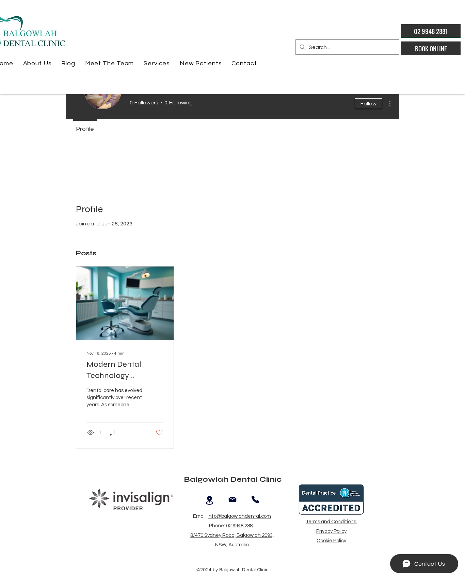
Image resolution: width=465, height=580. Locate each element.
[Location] (209, 500)
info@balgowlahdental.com (239, 516)
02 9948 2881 (240, 525)
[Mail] (232, 499)
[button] (37, 63)
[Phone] (255, 499)
